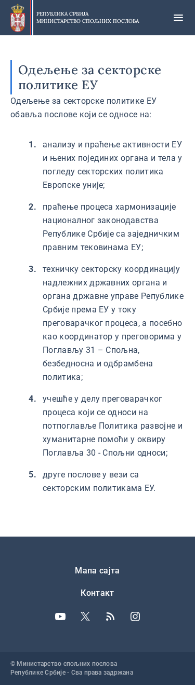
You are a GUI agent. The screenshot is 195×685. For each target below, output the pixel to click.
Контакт (97, 593)
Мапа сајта (97, 571)
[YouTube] (60, 616)
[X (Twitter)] (85, 616)
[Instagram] (135, 616)
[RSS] (110, 616)
